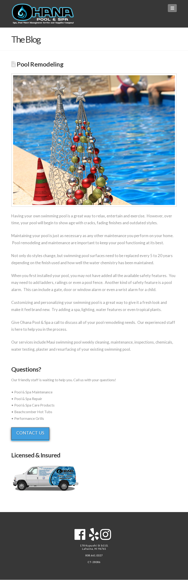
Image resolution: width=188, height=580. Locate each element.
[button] (172, 8)
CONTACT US (30, 432)
